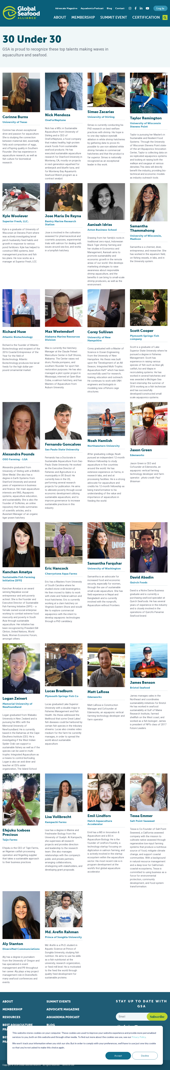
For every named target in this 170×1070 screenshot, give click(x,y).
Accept (118, 1055)
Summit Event (113, 17)
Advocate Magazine (66, 8)
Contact (119, 8)
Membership (83, 17)
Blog (109, 8)
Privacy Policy (139, 1037)
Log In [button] (160, 8)
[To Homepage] (21, 12)
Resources (11, 1017)
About (60, 17)
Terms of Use (68, 1065)
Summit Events (58, 1001)
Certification (146, 17)
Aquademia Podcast (92, 8)
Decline (145, 1055)
